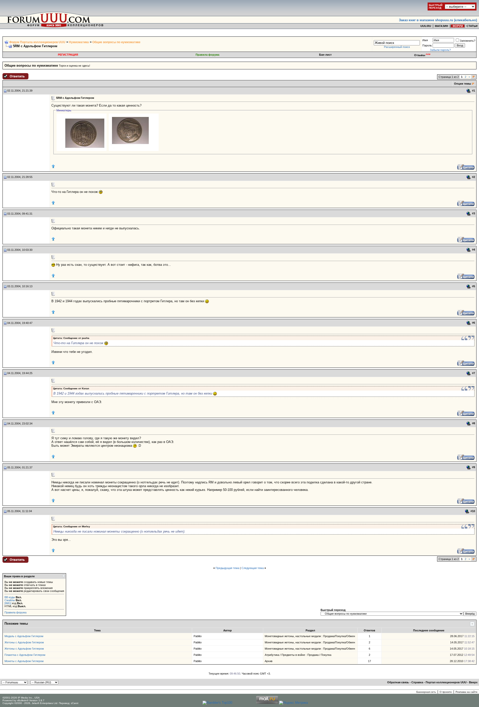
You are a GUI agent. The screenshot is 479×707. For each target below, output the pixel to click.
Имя (425, 40)
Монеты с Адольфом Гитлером (24, 661)
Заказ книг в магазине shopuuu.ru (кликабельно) (438, 20)
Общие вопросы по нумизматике (116, 42)
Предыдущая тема (227, 567)
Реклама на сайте (466, 692)
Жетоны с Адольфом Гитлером (24, 642)
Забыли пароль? (440, 49)
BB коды (9, 597)
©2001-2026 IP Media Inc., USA (21, 697)
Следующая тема (252, 567)
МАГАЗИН (441, 25)
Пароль (427, 45)
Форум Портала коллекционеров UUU (37, 42)
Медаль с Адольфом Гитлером (23, 636)
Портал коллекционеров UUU (446, 682)
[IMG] (7, 603)
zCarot (74, 703)
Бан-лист (325, 54)
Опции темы (462, 83)
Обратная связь (398, 682)
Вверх (473, 682)
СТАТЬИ (472, 25)
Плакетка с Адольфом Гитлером (24, 654)
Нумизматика (79, 42)
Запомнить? (467, 40)
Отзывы (422, 55)
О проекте (445, 692)
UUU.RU (426, 25)
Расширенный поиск (397, 46)
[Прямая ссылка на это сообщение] (468, 90)
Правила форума (207, 54)
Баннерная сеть (426, 692)
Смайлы (9, 600)
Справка (417, 682)
